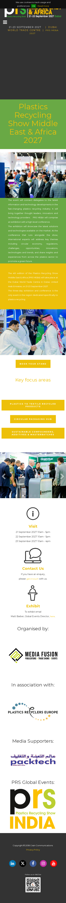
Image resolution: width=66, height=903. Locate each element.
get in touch (32, 579)
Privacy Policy (33, 849)
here (52, 616)
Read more (43, 6)
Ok (33, 6)
